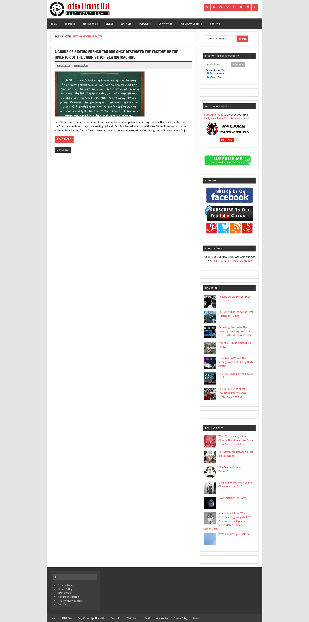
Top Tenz (63, 604)
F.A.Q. (148, 618)
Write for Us (90, 23)
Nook (234, 260)
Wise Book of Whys (191, 23)
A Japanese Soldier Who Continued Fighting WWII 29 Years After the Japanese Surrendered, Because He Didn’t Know (227, 521)
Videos (109, 23)
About (196, 618)
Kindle (225, 260)
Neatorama (64, 593)
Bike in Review (66, 585)
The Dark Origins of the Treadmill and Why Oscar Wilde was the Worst (233, 392)
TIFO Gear (67, 618)
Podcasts (145, 23)
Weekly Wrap (215, 77)
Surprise (70, 23)
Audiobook (246, 260)
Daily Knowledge (217, 73)
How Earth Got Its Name (232, 498)
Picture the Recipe (68, 596)
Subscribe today (213, 114)
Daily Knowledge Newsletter (92, 618)
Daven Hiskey (81, 65)
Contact (215, 23)
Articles (126, 23)
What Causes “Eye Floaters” (234, 534)
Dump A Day (65, 589)
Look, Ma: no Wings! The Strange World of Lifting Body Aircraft (235, 362)
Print (216, 260)
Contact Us (116, 618)
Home (54, 23)
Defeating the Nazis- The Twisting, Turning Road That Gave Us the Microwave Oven (235, 331)
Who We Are (162, 618)
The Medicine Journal (70, 600)
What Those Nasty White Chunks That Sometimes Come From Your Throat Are (235, 440)
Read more (64, 139)
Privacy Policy (180, 618)
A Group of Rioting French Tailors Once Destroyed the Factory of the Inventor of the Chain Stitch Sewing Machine (116, 54)
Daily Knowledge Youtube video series (226, 118)
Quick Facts (166, 23)
